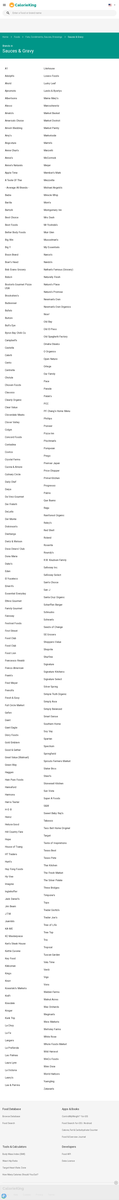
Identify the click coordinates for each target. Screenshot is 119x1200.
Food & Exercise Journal (74, 1137)
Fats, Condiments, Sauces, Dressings (44, 37)
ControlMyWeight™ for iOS (75, 1116)
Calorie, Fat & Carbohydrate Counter (80, 1130)
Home (5, 37)
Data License (68, 1161)
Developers (69, 1146)
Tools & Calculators (14, 1146)
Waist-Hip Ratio (10, 1161)
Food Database (11, 1109)
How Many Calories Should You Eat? (20, 1174)
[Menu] (4, 5)
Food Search (8, 1123)
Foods (17, 37)
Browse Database (11, 1116)
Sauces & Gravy (75, 37)
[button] (112, 4)
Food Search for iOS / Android (77, 1123)
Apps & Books (70, 1109)
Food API (66, 1154)
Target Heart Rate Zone (14, 1167)
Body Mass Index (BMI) (13, 1154)
